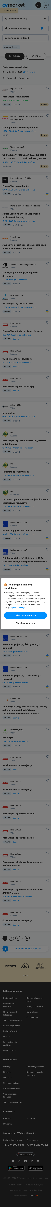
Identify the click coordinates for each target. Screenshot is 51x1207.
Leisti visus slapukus (25, 615)
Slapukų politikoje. (17, 607)
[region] (25, 603)
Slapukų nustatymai (25, 622)
